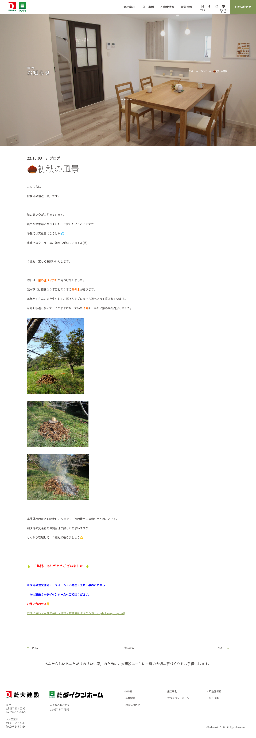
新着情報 (186, 7)
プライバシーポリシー (179, 698)
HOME (128, 691)
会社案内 (129, 7)
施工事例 (148, 7)
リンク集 (214, 698)
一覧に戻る (128, 648)
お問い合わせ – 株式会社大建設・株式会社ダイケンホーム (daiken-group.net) (76, 613)
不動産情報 (167, 7)
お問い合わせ (243, 7)
